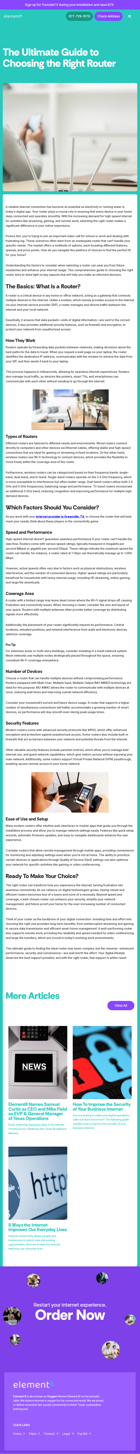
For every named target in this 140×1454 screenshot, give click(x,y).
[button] (130, 16)
